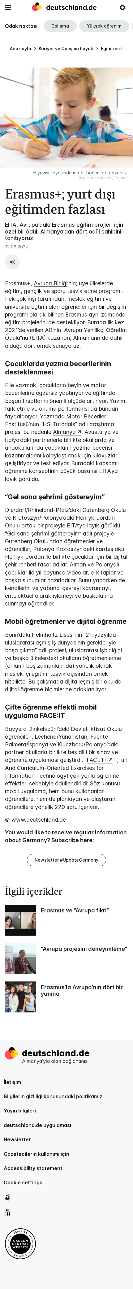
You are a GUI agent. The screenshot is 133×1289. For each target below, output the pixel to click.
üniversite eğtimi (26, 307)
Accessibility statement (33, 1168)
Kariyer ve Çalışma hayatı (66, 48)
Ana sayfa (20, 48)
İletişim (12, 1082)
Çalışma (60, 25)
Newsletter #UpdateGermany (66, 860)
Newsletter (17, 1139)
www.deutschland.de (38, 819)
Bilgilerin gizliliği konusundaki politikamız (53, 1096)
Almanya (64, 432)
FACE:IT (97, 760)
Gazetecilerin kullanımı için (36, 1154)
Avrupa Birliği (50, 283)
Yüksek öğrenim (104, 25)
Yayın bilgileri (20, 1111)
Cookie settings (23, 1182)
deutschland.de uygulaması (37, 1125)
